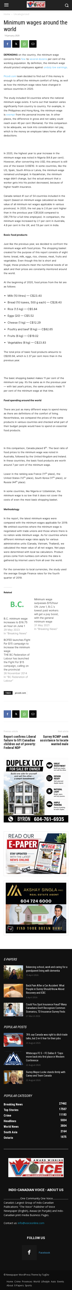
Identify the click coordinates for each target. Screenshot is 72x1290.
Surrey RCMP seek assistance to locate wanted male (54, 740)
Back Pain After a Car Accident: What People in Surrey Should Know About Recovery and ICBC (45, 989)
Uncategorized (21, 14)
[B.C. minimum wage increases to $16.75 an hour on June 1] (17, 605)
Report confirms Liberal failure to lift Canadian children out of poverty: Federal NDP (20, 742)
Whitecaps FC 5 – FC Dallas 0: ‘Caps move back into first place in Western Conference (45, 1057)
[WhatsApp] (24, 44)
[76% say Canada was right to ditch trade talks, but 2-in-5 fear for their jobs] (13, 1040)
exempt (10, 114)
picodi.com (20, 692)
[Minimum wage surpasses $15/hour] (49, 614)
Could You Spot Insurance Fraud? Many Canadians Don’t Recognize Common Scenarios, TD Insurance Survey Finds (46, 1008)
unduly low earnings (55, 67)
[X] (16, 44)
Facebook (44, 1252)
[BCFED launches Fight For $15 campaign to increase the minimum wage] (19, 660)
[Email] (33, 44)
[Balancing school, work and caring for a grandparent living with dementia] (13, 972)
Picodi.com (10, 76)
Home (7, 14)
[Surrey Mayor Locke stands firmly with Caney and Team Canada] (13, 1077)
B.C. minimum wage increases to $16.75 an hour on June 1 (16, 622)
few (23, 58)
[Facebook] (7, 44)
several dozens (38, 58)
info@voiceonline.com (31, 1223)
